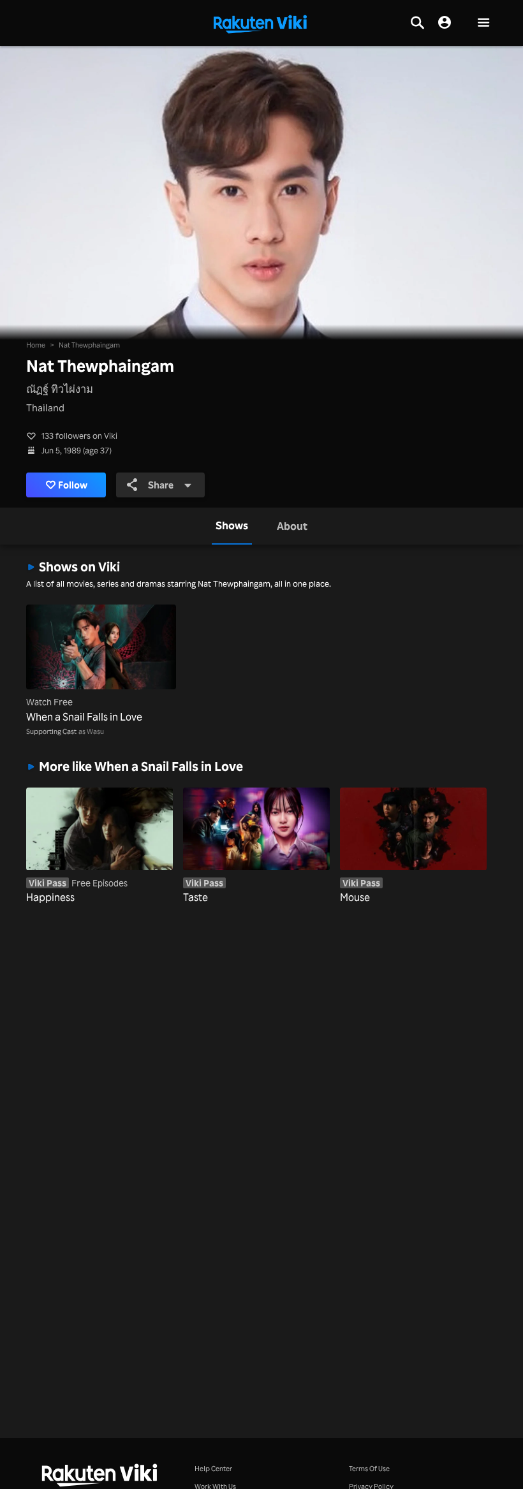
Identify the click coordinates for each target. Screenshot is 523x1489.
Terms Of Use (369, 1468)
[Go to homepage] (260, 22)
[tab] (232, 526)
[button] (483, 23)
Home (35, 344)
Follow (72, 485)
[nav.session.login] (444, 23)
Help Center (213, 1468)
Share (160, 485)
